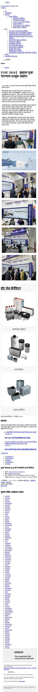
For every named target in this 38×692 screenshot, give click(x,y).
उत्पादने (7, 15)
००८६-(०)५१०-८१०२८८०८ (16, 472)
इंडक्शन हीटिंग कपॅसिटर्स (16, 47)
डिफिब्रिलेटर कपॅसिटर (15, 51)
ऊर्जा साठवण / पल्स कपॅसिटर (21, 25)
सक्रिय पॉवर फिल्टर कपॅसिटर (17, 40)
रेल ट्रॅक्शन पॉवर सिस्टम (16, 45)
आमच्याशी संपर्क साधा (11, 56)
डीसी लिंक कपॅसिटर (19, 18)
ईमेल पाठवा (4, 486)
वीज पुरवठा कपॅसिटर (15, 42)
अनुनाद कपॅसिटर (18, 24)
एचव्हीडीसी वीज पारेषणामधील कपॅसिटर (20, 34)
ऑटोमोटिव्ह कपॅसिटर (15, 43)
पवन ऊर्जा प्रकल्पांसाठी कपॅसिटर (18, 31)
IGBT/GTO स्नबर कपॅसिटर (21, 22)
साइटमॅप (8, 482)
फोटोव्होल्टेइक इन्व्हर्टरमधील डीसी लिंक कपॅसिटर (23, 52)
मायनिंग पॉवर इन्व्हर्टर (15, 49)
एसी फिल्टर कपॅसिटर (19, 20)
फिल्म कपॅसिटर (13, 16)
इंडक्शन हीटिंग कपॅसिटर (20, 27)
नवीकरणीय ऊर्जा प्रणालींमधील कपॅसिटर (20, 33)
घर (5, 11)
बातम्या (7, 54)
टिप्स (27, 480)
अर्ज (6, 29)
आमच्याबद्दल (8, 13)
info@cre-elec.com (14, 473)
